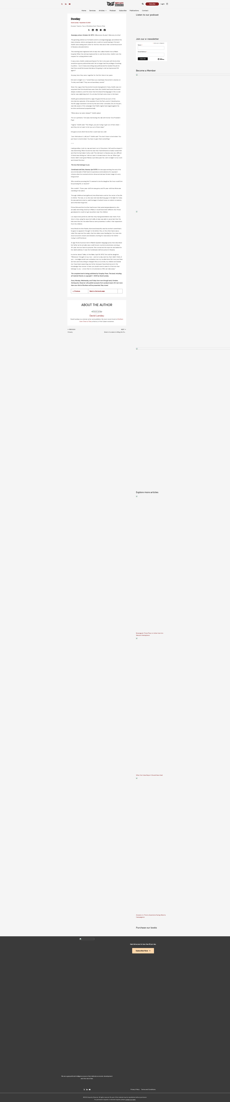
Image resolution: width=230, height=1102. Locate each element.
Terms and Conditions (148, 1089)
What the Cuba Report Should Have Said (149, 775)
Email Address (142, 52)
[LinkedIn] (87, 1089)
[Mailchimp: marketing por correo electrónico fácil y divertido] (161, 60)
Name (140, 45)
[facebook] (66, 4)
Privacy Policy (135, 1089)
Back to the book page (97, 291)
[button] (143, 4)
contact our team (130, 1099)
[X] (89, 30)
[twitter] (69, 4)
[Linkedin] (93, 30)
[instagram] (62, 4)
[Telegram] (101, 30)
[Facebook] (105, 30)
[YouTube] (89, 1089)
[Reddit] (97, 30)
